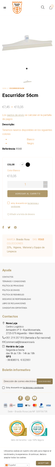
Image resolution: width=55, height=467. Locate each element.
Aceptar (43, 463)
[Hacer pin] (15, 227)
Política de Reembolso (13, 295)
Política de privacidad (13, 286)
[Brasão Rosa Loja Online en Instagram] (27, 398)
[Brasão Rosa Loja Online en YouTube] (34, 398)
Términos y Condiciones (14, 281)
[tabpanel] (27, 43)
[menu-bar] (5, 7)
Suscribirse (44, 381)
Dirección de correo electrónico (20, 381)
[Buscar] (43, 7)
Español (12, 465)
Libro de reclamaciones (14, 303)
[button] (45, 186)
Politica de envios (11, 290)
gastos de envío (15, 115)
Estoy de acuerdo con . (25, 388)
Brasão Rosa (22, 239)
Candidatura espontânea (14, 308)
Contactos (7, 277)
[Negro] (28, 164)
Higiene (17, 247)
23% (9, 247)
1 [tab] (27, 68)
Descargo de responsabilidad (16, 299)
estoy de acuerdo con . (25, 205)
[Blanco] (22, 164)
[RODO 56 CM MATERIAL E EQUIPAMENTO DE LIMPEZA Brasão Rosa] (27, 43)
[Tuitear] (9, 227)
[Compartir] (3, 227)
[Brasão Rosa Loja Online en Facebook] (20, 398)
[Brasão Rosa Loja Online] (17, 8)
